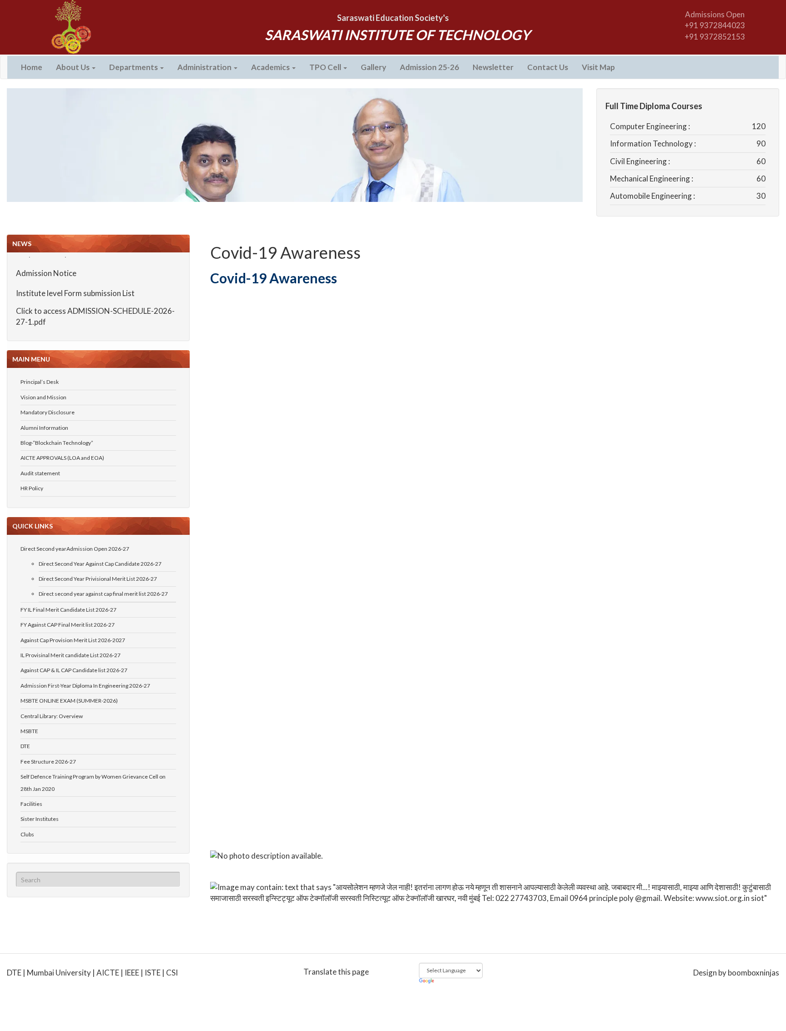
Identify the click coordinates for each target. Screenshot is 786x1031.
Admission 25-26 (429, 67)
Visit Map (598, 67)
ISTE (153, 972)
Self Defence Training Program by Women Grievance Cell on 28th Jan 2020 (93, 782)
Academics (271, 67)
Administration (205, 67)
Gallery (373, 67)
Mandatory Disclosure (47, 412)
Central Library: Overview (51, 716)
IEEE (132, 972)
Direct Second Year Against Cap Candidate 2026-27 (100, 563)
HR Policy (31, 488)
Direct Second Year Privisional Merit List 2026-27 (98, 578)
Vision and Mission (43, 397)
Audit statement (40, 473)
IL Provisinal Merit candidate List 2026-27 (70, 655)
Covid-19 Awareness (285, 252)
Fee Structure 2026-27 (48, 761)
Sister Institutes (39, 818)
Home (31, 67)
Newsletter (493, 67)
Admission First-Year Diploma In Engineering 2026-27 (85, 685)
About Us (73, 67)
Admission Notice (46, 264)
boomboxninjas (753, 972)
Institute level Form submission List (75, 285)
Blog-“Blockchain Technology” (56, 442)
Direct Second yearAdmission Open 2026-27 (74, 548)
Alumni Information (44, 427)
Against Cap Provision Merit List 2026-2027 (72, 640)
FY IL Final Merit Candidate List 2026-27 (68, 609)
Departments (134, 67)
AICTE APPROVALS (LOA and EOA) (62, 457)
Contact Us (547, 67)
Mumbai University (59, 972)
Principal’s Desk (39, 381)
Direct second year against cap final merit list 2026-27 (103, 593)
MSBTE (29, 731)
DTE (25, 746)
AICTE (107, 972)
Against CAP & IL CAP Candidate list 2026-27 (73, 670)
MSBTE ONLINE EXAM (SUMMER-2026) (69, 700)
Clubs (27, 834)
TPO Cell (326, 67)
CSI (172, 972)
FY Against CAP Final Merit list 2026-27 (67, 624)
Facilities (31, 803)
